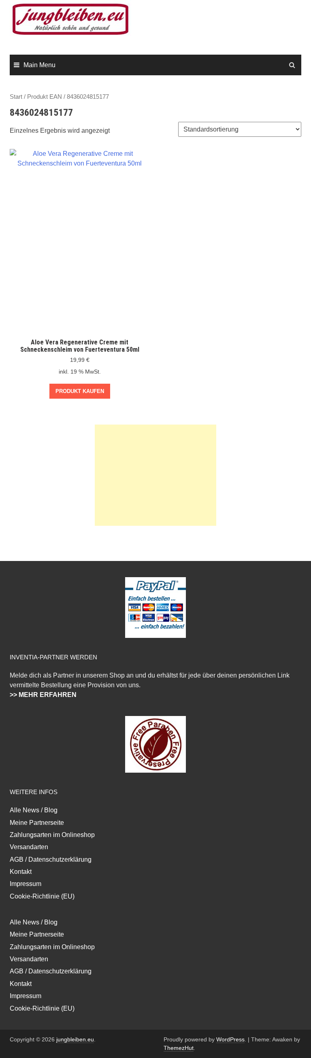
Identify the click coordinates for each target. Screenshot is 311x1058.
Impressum (25, 883)
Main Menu (39, 65)
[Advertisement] (155, 475)
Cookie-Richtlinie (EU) (42, 896)
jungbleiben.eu (75, 1039)
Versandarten (29, 846)
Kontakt (21, 871)
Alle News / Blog (34, 810)
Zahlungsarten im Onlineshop (52, 834)
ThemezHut (179, 1048)
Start (16, 96)
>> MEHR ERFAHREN (43, 694)
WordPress (230, 1039)
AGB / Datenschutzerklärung (51, 859)
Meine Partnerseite (37, 822)
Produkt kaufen (79, 391)
